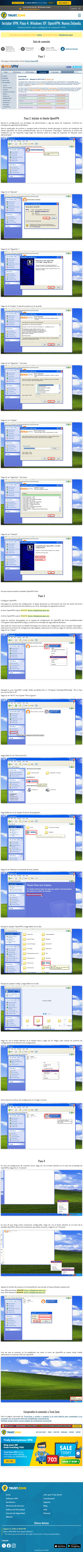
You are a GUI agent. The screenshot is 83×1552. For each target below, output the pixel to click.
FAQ (45, 1509)
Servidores (10, 1502)
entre (39, 35)
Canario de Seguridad (15, 1513)
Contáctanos (49, 1498)
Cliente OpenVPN (31, 61)
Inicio (8, 1494)
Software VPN (12, 1498)
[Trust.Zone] (13, 15)
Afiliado (9, 1517)
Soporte (46, 1502)
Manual (46, 1513)
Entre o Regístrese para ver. (38, 610)
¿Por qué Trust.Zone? (52, 1494)
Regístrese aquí (66, 35)
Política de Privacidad (15, 1509)
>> (31, 9)
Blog (45, 1506)
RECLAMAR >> (64, 3)
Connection (47, 1421)
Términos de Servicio (15, 1506)
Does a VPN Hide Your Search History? (18, 1531)
